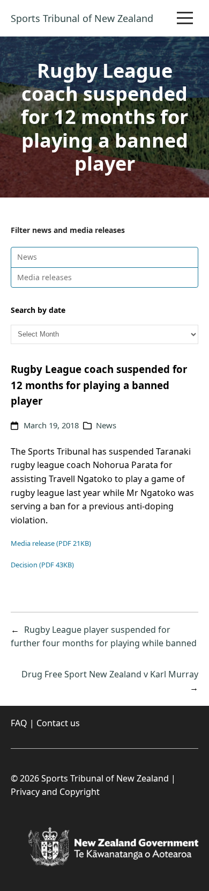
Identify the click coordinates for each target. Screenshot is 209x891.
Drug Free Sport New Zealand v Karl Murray (109, 674)
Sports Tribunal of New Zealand (82, 18)
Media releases (44, 277)
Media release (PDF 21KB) (51, 543)
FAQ (19, 723)
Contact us (58, 723)
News (27, 257)
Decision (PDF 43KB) (42, 564)
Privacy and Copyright (55, 792)
